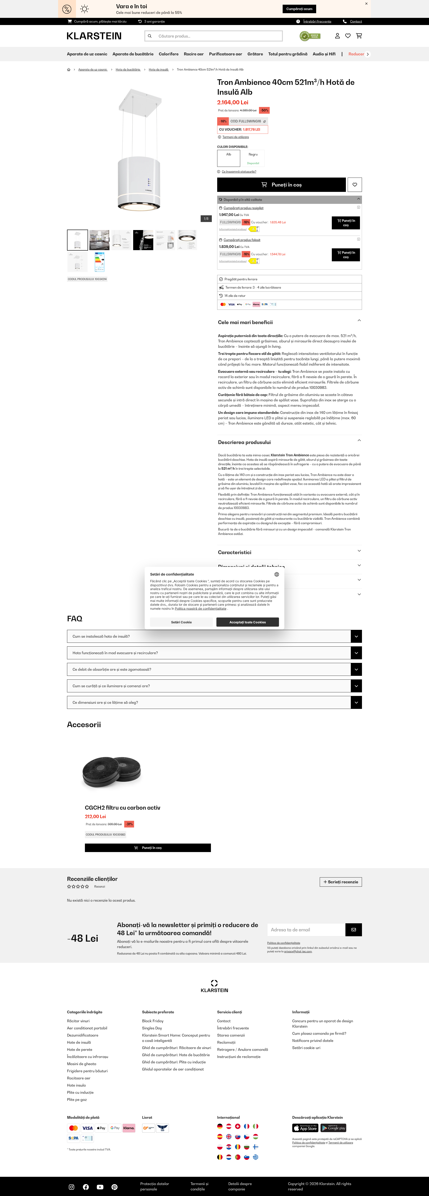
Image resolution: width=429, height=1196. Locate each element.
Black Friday (152, 1021)
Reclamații (226, 1042)
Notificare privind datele (312, 1040)
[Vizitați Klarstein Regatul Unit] (228, 1136)
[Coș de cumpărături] (359, 36)
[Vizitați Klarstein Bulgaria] (246, 1147)
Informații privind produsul (232, 229)
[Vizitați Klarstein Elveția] (237, 1126)
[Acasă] (72, 69)
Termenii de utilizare (340, 1142)
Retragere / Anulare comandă (242, 1049)
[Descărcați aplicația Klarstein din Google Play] (333, 1128)
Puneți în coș (286, 185)
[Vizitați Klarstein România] (237, 1147)
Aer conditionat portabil (87, 1028)
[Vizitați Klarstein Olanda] (228, 1157)
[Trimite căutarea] (149, 36)
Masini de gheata (81, 1064)
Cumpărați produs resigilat (243, 208)
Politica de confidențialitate (283, 943)
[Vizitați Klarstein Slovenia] (246, 1157)
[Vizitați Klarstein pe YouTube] (100, 1187)
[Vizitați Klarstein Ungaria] (255, 1136)
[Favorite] (348, 36)
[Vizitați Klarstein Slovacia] (237, 1136)
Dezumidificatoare (82, 1035)
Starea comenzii (231, 1035)
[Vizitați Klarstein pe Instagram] (71, 1187)
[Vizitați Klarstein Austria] (228, 1126)
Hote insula (76, 1085)
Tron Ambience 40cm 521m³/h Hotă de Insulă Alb (210, 69)
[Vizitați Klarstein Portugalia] (237, 1157)
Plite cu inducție (80, 1092)
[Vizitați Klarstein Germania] (220, 1126)
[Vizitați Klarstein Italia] (255, 1126)
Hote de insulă (159, 69)
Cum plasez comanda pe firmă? (319, 1033)
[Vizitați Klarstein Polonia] (220, 1147)
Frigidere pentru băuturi (87, 1071)
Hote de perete (79, 1049)
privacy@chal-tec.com (298, 951)
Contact (356, 21)
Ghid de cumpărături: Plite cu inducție (174, 1062)
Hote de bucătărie (128, 69)
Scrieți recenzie (342, 882)
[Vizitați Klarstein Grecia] (255, 1157)
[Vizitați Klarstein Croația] (228, 1147)
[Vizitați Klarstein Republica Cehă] (246, 1136)
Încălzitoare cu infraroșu (87, 1056)
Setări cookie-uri (306, 1047)
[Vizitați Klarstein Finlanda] (255, 1147)
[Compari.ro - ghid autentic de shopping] (310, 35)
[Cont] (337, 36)
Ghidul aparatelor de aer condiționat (173, 1069)
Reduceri (357, 54)
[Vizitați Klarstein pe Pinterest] (114, 1187)
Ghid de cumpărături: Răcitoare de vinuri (176, 1047)
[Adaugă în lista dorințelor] (355, 185)
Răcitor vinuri (78, 1021)
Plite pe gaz (77, 1099)
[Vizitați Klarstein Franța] (246, 1126)
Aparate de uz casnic (93, 69)
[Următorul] (367, 54)
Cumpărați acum (299, 9)
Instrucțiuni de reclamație (239, 1056)
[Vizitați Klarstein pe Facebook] (85, 1187)
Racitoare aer (78, 1078)
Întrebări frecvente (317, 21)
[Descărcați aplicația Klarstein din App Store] (305, 1128)
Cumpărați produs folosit (242, 240)
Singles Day (152, 1028)
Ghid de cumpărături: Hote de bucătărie (176, 1055)
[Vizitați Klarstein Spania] (220, 1136)
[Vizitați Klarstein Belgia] (220, 1157)
